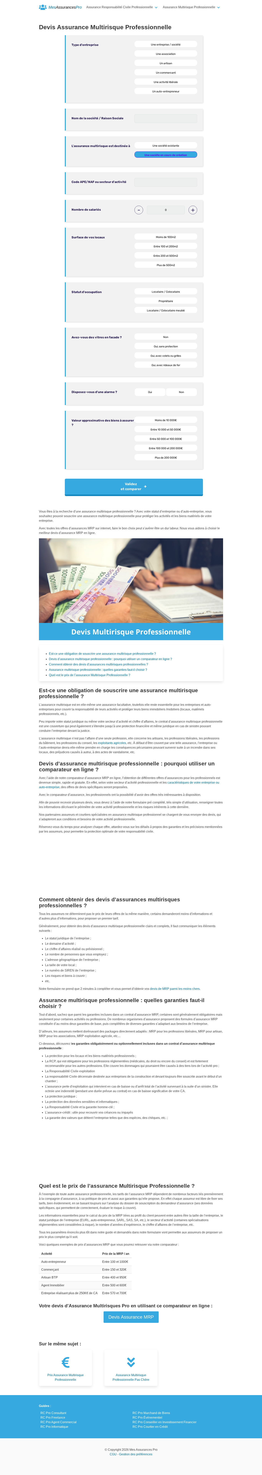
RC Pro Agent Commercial (58, 1422)
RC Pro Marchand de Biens (151, 1413)
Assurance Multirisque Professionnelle (189, 7)
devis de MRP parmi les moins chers (175, 988)
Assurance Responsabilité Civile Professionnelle (119, 7)
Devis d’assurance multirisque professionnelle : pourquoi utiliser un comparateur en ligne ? (110, 659)
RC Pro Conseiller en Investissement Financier (164, 1422)
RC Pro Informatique (54, 1426)
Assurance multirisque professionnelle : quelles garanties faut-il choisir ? (98, 669)
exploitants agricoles (112, 743)
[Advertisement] (131, 863)
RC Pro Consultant (53, 1413)
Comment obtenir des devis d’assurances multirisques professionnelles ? (98, 664)
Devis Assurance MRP (131, 1317)
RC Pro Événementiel (147, 1417)
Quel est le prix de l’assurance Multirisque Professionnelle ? (89, 675)
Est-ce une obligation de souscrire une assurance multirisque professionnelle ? (102, 653)
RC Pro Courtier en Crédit (150, 1426)
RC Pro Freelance (52, 1417)
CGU (113, 1454)
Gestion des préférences (135, 1454)
